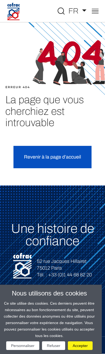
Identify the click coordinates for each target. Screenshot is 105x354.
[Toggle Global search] (61, 11)
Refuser (53, 345)
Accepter (80, 345)
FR (74, 11)
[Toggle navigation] (95, 12)
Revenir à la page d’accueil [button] (52, 157)
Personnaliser (22, 345)
